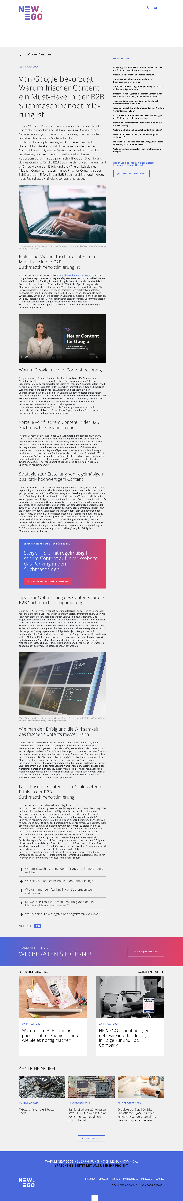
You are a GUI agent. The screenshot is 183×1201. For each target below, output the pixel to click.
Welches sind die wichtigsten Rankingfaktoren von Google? (137, 150)
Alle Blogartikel (91, 1138)
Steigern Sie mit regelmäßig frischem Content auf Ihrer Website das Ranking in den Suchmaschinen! (138, 95)
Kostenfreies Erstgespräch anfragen (48, 581)
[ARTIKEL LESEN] (53, 997)
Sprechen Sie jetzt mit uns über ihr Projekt (91, 1165)
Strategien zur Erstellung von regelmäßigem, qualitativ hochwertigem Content (138, 88)
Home (121, 1185)
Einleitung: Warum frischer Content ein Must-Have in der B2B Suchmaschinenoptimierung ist (138, 69)
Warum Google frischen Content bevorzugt (133, 74)
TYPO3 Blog (133, 1185)
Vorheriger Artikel (36, 971)
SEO (38, 926)
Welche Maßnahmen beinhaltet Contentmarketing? (137, 130)
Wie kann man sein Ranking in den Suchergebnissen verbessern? (137, 136)
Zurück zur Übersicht (38, 54)
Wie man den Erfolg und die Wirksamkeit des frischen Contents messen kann (138, 109)
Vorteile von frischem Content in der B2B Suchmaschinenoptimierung (132, 80)
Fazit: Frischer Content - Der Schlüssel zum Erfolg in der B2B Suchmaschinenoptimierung (137, 117)
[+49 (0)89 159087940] (150, 7)
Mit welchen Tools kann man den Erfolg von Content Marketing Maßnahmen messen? (138, 143)
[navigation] (162, 7)
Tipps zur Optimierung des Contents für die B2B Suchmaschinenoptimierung (136, 102)
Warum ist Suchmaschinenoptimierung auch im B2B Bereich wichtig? (137, 124)
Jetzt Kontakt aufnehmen (131, 173)
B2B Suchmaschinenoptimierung (74, 275)
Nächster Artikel (147, 971)
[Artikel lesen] (42, 1087)
